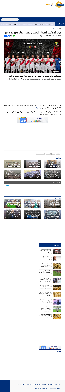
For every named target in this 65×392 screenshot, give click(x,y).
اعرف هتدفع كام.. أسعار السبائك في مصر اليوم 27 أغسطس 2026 (45, 316)
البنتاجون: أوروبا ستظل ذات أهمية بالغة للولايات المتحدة (53, 215)
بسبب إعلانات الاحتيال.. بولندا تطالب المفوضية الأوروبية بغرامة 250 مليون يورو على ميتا (32, 214)
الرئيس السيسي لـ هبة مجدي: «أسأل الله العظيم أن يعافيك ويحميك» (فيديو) (45, 279)
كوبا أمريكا (39, 108)
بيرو (54, 153)
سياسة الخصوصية (55, 388)
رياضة (54, 29)
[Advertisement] (32, 12)
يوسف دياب (58, 35)
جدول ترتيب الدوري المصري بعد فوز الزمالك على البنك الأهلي (45, 272)
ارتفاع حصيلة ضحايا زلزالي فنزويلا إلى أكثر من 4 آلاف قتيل (53, 175)
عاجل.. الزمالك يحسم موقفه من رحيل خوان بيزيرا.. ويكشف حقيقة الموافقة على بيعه (46, 309)
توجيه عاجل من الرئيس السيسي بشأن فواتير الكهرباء (46, 258)
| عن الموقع (46, 388)
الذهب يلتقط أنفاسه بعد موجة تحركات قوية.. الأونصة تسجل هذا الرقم (46, 265)
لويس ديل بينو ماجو (41, 153)
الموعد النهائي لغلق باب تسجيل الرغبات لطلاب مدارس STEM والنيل (32, 204)
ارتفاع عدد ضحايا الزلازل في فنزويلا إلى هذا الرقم (13, 175)
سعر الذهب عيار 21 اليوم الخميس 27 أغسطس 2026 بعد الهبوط (45, 294)
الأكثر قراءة (56, 245)
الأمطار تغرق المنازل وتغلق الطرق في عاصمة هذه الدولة (34, 164)
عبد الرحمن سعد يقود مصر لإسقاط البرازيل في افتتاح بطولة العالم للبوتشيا (13, 203)
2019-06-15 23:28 (49, 35)
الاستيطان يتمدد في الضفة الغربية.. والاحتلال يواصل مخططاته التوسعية (45, 24)
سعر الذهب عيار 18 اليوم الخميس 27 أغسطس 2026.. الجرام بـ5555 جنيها (45, 287)
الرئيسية (59, 29)
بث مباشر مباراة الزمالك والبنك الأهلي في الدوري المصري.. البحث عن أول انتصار (46, 251)
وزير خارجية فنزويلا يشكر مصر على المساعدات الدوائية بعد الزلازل (52, 164)
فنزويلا (58, 153)
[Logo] (49, 4)
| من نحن (38, 388)
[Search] (2, 18)
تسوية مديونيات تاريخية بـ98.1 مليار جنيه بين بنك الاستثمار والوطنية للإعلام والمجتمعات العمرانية (13, 213)
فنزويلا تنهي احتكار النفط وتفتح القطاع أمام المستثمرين (34, 175)
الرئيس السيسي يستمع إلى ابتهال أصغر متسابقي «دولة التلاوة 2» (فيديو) (45, 301)
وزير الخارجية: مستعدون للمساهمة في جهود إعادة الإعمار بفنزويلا (12, 164)
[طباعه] (41, 36)
